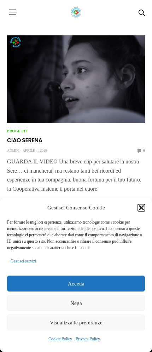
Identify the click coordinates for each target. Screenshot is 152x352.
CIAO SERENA (24, 140)
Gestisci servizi (23, 261)
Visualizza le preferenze (76, 322)
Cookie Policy (60, 338)
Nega (76, 303)
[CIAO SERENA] (76, 79)
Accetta (76, 284)
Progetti (17, 131)
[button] (141, 207)
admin (13, 150)
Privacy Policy (88, 338)
